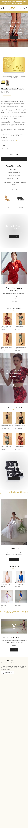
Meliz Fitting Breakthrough (12, 92)
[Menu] (1, 11)
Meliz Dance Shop (7, 98)
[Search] (4, 11)
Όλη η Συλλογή (14, 481)
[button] (20, 12)
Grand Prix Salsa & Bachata (14, 411)
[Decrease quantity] (2, 152)
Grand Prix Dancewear (14, 312)
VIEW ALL (14, 40)
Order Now (14, 562)
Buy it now (14, 162)
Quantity (3, 149)
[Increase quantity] (8, 152)
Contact (14, 653)
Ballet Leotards (14, 570)
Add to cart (14, 158)
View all (14, 314)
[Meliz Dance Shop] (12, 11)
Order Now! (14, 240)
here (17, 144)
